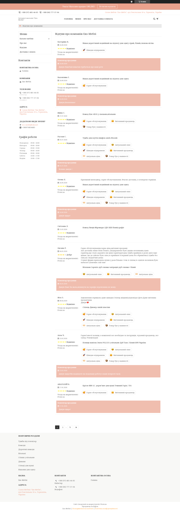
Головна (68, 19)
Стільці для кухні (26, 465)
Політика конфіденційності (106, 509)
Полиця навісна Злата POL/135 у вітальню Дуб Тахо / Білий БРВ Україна (114, 342)
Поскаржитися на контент (82, 509)
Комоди (21, 445)
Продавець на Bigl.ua (90, 506)
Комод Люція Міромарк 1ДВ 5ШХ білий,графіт (103, 227)
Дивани (21, 461)
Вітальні (22, 453)
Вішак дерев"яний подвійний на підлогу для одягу (106, 78)
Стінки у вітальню (26, 457)
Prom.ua (104, 504)
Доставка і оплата (103, 19)
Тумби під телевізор (27, 441)
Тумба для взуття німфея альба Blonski (100, 138)
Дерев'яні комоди (26, 449)
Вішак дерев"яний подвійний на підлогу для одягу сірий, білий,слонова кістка (118, 43)
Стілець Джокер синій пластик (96, 307)
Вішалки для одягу (26, 469)
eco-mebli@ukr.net (30, 125)
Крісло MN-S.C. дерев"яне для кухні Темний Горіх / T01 (107, 385)
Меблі (78, 19)
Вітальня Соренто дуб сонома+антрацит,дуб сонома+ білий (109, 267)
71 (70, 427)
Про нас (87, 19)
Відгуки (23, 47)
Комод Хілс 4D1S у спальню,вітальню (99, 114)
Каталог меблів (26, 38)
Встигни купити (107, 6)
